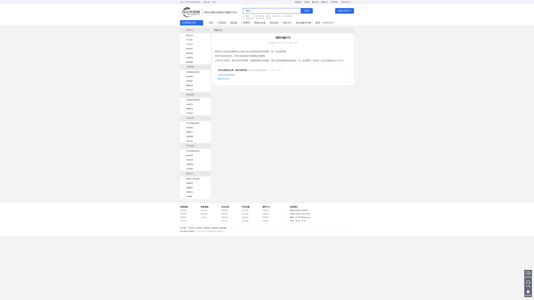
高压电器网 (196, 2)
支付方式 (189, 90)
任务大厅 (287, 23)
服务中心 (266, 207)
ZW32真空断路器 (257, 16)
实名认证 (189, 141)
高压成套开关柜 (303, 23)
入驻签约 (189, 113)
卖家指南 (204, 207)
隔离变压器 (250, 18)
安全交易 (225, 207)
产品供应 (221, 23)
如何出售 (189, 104)
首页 (211, 23)
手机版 (306, 2)
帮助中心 (324, 2)
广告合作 (189, 44)
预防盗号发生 (223, 79)
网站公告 (315, 2)
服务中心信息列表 (193, 179)
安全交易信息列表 (193, 123)
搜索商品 (189, 85)
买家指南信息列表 (193, 72)
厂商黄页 (245, 23)
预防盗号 (189, 132)
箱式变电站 (276, 16)
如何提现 (189, 160)
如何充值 (189, 155)
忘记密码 (189, 169)
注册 (208, 2)
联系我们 (189, 49)
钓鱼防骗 (189, 128)
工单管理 (334, 2)
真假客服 (189, 164)
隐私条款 (189, 53)
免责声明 (189, 58)
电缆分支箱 (259, 23)
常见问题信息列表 (193, 151)
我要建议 (189, 188)
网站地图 (189, 62)
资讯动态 (274, 23)
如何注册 (189, 77)
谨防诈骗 (189, 137)
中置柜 (268, 18)
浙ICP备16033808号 (187, 231)
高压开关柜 (260, 18)
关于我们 (189, 40)
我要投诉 (189, 192)
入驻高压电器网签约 (226, 75)
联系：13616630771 (325, 23)
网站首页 (298, 2)
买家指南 (184, 207)
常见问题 (246, 207)
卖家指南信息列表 (193, 100)
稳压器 (268, 16)
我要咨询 (189, 183)
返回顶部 (528, 295)
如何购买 (189, 81)
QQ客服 (189, 197)
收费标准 (189, 109)
